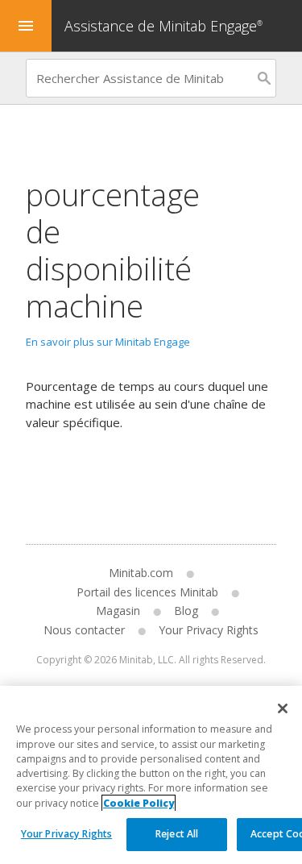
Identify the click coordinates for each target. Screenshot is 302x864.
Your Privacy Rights (66, 834)
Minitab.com (141, 572)
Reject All (176, 834)
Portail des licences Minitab (147, 592)
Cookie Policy (138, 803)
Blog (186, 610)
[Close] (282, 708)
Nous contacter (84, 630)
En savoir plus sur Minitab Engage (108, 341)
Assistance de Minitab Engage (163, 25)
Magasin (118, 610)
